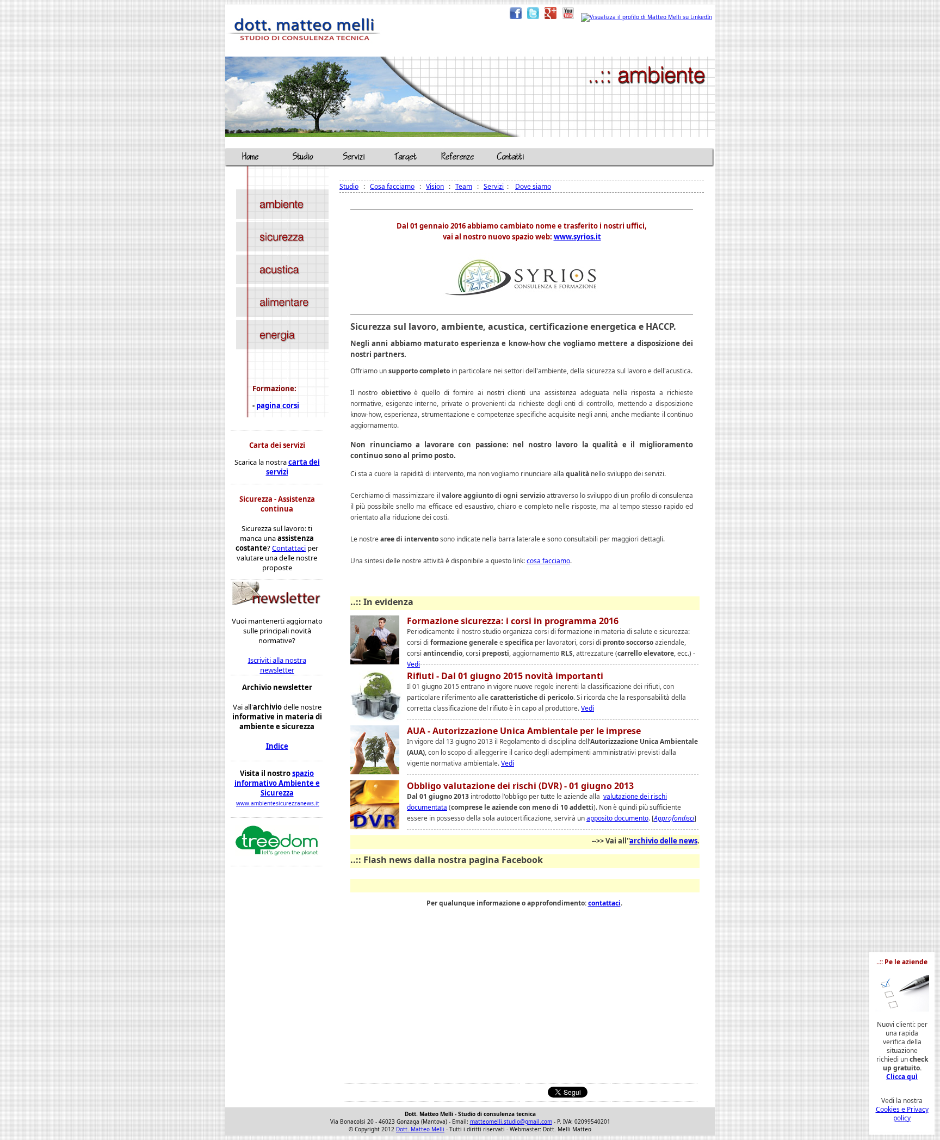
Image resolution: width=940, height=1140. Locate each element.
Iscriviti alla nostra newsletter (277, 665)
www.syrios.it (577, 237)
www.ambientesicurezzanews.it (277, 803)
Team (463, 186)
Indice (277, 746)
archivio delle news (663, 841)
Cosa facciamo (392, 186)
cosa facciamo (548, 560)
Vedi (413, 664)
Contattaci (289, 548)
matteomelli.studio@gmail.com (511, 1121)
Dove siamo (533, 186)
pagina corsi (277, 405)
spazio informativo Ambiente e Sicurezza (277, 783)
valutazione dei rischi (635, 796)
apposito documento (617, 818)
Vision (435, 186)
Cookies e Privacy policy (902, 1114)
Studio (348, 186)
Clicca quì (902, 1076)
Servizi (494, 186)
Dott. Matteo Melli (420, 1129)
